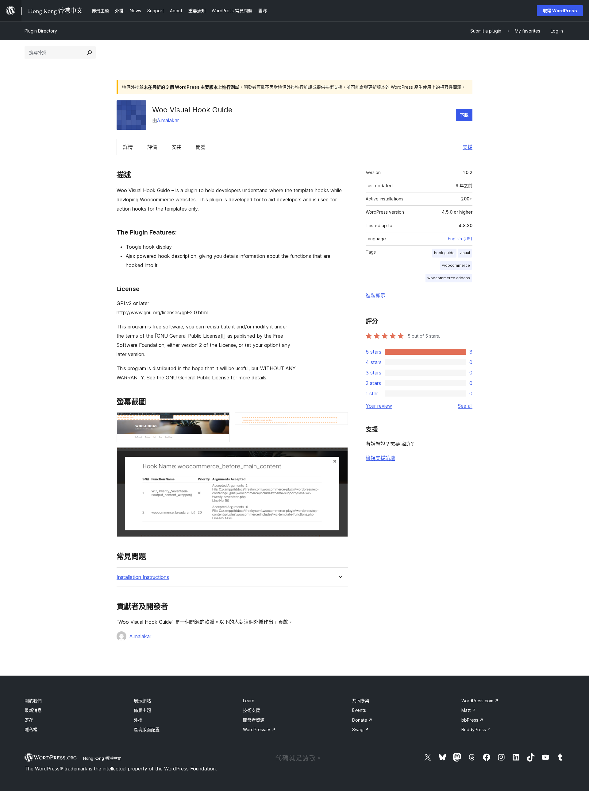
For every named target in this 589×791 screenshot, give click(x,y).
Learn (248, 700)
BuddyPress (476, 729)
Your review (379, 406)
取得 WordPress (560, 10)
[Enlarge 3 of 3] (340, 455)
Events (359, 710)
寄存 (29, 720)
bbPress (472, 720)
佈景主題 (142, 710)
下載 (464, 115)
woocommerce (456, 265)
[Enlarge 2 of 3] (340, 420)
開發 (201, 147)
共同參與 (360, 700)
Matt (468, 710)
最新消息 (33, 710)
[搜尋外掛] (89, 52)
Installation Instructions (143, 577)
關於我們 (33, 700)
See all (465, 406)
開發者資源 (253, 720)
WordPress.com (480, 700)
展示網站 (142, 700)
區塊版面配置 (147, 729)
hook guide (444, 252)
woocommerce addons (448, 278)
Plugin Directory (41, 30)
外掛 (138, 720)
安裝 (176, 147)
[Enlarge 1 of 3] (221, 420)
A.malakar (168, 120)
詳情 (128, 147)
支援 (467, 147)
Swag (360, 729)
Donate (362, 720)
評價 (152, 147)
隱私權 (31, 729)
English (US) (460, 238)
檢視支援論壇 (380, 458)
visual (465, 252)
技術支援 (251, 710)
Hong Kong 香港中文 (102, 758)
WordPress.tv (259, 729)
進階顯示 (375, 295)
